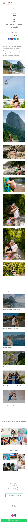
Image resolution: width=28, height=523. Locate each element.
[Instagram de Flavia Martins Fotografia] (12, 515)
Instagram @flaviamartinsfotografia (14, 422)
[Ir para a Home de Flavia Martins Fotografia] (10, 3)
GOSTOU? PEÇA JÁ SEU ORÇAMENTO (14, 495)
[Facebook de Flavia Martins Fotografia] (15, 515)
